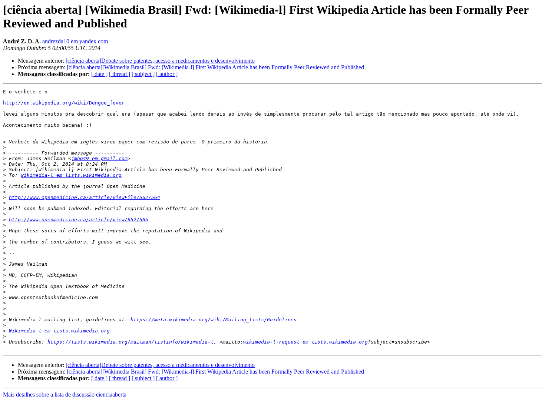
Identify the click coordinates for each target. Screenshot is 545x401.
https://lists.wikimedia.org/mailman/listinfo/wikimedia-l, (132, 342)
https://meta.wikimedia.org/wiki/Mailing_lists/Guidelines (214, 319)
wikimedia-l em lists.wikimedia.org (71, 175)
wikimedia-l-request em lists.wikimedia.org (305, 342)
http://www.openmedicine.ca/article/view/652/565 (78, 219)
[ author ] (167, 74)
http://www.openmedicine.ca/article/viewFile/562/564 (84, 197)
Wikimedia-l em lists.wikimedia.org (59, 331)
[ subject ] (143, 74)
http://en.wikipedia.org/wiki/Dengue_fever (64, 103)
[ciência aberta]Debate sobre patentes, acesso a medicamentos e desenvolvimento (160, 60)
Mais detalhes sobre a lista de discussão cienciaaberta (64, 394)
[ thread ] (119, 74)
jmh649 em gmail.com (99, 158)
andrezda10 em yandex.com (75, 41)
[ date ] (99, 74)
